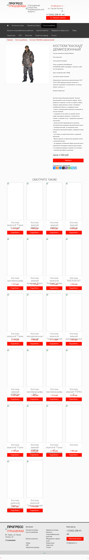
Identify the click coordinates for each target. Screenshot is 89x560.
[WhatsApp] (69, 168)
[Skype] (72, 168)
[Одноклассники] (57, 168)
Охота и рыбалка (49, 25)
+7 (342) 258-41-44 (55, 14)
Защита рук (11, 35)
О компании (10, 540)
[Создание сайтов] (44, 552)
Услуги (53, 35)
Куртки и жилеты (42, 30)
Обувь (74, 30)
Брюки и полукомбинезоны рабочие (20, 30)
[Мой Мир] (60, 168)
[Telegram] (75, 168)
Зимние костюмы (33, 25)
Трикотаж (28, 35)
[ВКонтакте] (54, 168)
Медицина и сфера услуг (60, 30)
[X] (63, 168)
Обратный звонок (75, 539)
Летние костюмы (18, 25)
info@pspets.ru (57, 6)
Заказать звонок (59, 18)
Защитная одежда (41, 35)
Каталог (29, 527)
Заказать (68, 160)
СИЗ (20, 35)
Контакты (71, 527)
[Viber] (66, 168)
